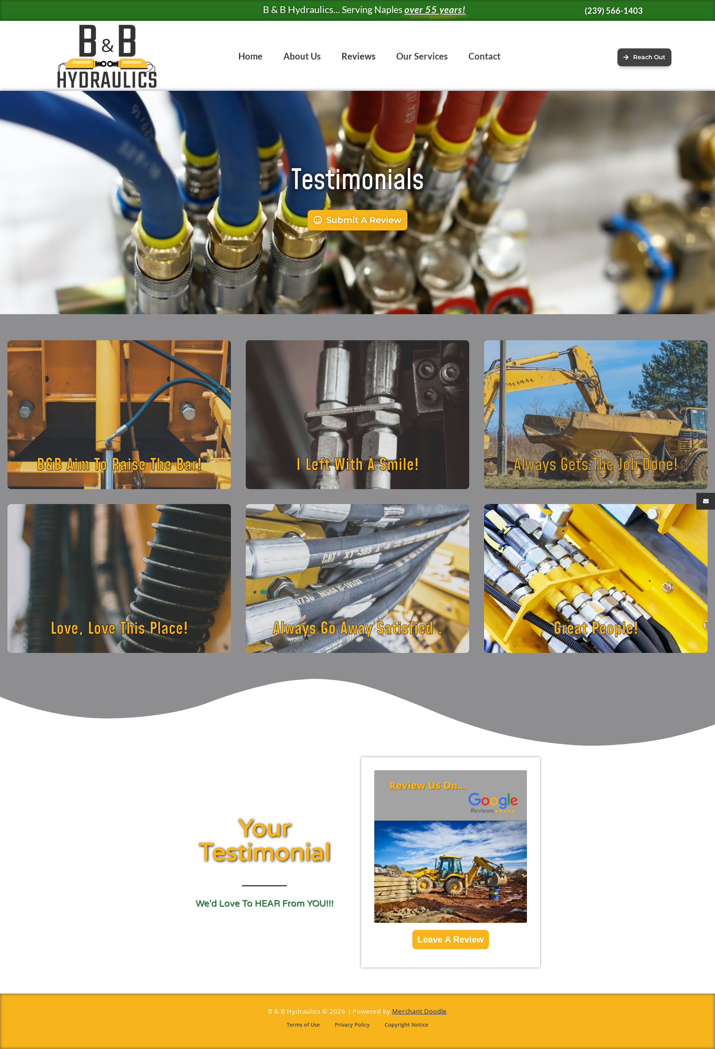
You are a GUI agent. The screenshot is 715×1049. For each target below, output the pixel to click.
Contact (484, 56)
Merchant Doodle (419, 1011)
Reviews (358, 56)
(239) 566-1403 (614, 11)
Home (250, 56)
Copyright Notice (406, 1024)
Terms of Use (303, 1024)
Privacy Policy (352, 1024)
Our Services (422, 56)
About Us (302, 56)
